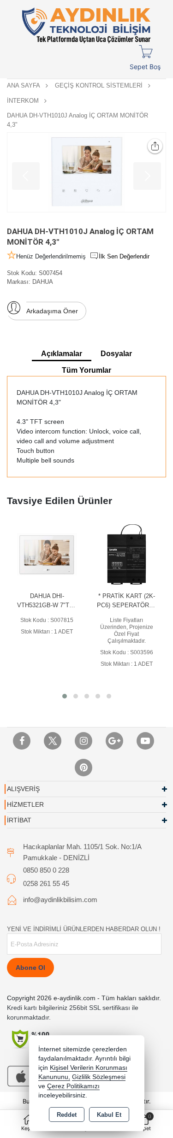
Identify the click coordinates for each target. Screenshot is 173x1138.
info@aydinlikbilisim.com (60, 899)
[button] (64, 696)
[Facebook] (21, 740)
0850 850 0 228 (46, 870)
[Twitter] (52, 740)
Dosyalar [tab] (116, 354)
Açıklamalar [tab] (61, 354)
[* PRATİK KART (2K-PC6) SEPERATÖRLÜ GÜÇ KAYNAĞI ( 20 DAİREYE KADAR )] (126, 554)
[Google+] (114, 740)
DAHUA (42, 281)
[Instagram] (83, 740)
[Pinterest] (83, 767)
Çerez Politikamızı (73, 1086)
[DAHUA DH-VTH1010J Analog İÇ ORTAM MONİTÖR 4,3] (86, 172)
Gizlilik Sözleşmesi (98, 1076)
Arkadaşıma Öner (52, 311)
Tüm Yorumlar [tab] (86, 370)
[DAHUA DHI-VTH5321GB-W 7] (47, 554)
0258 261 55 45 (46, 883)
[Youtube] (145, 740)
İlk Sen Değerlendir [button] (124, 256)
